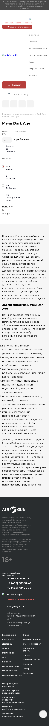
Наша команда (9, 670)
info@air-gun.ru (15, 606)
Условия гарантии (32, 639)
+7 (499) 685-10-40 (15, 16)
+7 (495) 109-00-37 (15, 19)
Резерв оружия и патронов (10, 684)
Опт (45, 48)
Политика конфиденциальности (13, 708)
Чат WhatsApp (39, 20)
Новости (27, 664)
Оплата (32, 55)
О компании (34, 35)
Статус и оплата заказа (19, 27)
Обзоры (27, 668)
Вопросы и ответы (37, 69)
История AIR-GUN (32, 660)
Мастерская (42, 55)
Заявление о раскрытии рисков (12, 714)
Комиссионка (9, 635)
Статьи (26, 655)
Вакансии (7, 662)
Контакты (33, 76)
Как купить (8, 639)
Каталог (16, 85)
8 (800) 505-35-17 (18, 578)
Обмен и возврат (32, 644)
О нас (26, 635)
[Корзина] (30, 103)
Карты (31, 62)
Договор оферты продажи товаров (11, 691)
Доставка (33, 42)
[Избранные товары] (22, 103)
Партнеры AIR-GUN (12, 675)
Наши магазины (35, 48)
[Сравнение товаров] (13, 103)
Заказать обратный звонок (18, 23)
